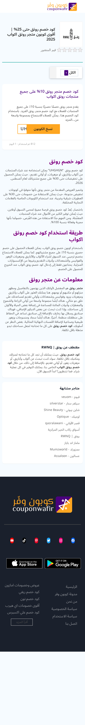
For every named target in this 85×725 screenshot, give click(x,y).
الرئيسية (71, 586)
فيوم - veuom (70, 397)
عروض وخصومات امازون (22, 585)
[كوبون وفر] (62, 6)
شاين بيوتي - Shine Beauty (62, 410)
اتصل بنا (71, 623)
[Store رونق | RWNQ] (71, 34)
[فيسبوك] (73, 540)
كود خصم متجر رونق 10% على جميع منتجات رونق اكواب (49, 94)
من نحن (71, 601)
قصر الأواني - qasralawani (62, 423)
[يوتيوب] (12, 540)
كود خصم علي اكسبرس (23, 612)
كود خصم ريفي (29, 592)
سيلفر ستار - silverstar (65, 403)
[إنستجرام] (61, 540)
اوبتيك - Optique (68, 417)
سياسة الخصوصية (64, 609)
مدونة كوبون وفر (66, 594)
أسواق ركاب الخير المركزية (64, 430)
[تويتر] (48, 540)
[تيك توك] (24, 540)
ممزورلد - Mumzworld (65, 449)
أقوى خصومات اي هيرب (22, 605)
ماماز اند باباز (72, 443)
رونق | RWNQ (70, 436)
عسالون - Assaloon (67, 456)
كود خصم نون (29, 599)
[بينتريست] (36, 540)
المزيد (68, 120)
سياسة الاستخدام (65, 616)
